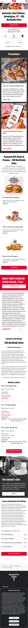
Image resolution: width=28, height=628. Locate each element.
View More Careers (14, 553)
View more (14, 267)
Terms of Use (6, 610)
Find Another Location (14, 451)
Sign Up (13, 493)
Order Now (6, 99)
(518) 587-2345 (6, 437)
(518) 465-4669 (6, 415)
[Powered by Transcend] (2, 626)
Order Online (14, 25)
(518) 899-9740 (6, 396)
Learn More (6, 329)
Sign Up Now (7, 148)
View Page (4, 398)
